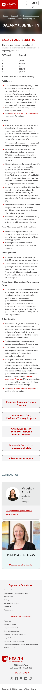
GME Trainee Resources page (22, 388)
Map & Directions (10, 638)
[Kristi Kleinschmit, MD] (21, 545)
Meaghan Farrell (27, 490)
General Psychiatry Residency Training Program (21, 417)
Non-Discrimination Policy (14, 641)
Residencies (8, 610)
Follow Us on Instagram (21, 458)
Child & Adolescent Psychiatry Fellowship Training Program (21, 431)
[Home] (9, 4)
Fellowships (8, 596)
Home (5, 16)
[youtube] (21, 678)
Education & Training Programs (16, 593)
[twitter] (11, 678)
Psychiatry (15, 16)
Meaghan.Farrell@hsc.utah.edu (19, 510)
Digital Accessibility (11, 631)
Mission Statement (11, 603)
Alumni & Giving (10, 624)
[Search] (33, 7)
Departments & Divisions (13, 628)
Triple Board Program (26, 18)
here (22, 335)
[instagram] (30, 678)
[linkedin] (25, 678)
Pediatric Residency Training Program (21, 403)
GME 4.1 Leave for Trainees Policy (23, 113)
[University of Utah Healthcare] (21, 659)
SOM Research (9, 648)
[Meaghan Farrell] (13, 493)
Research (7, 606)
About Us (7, 621)
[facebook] (16, 678)
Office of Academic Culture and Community (21, 644)
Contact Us (8, 590)
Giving (6, 600)
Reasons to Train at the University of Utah (21, 446)
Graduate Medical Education (15, 634)
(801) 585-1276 (12, 514)
